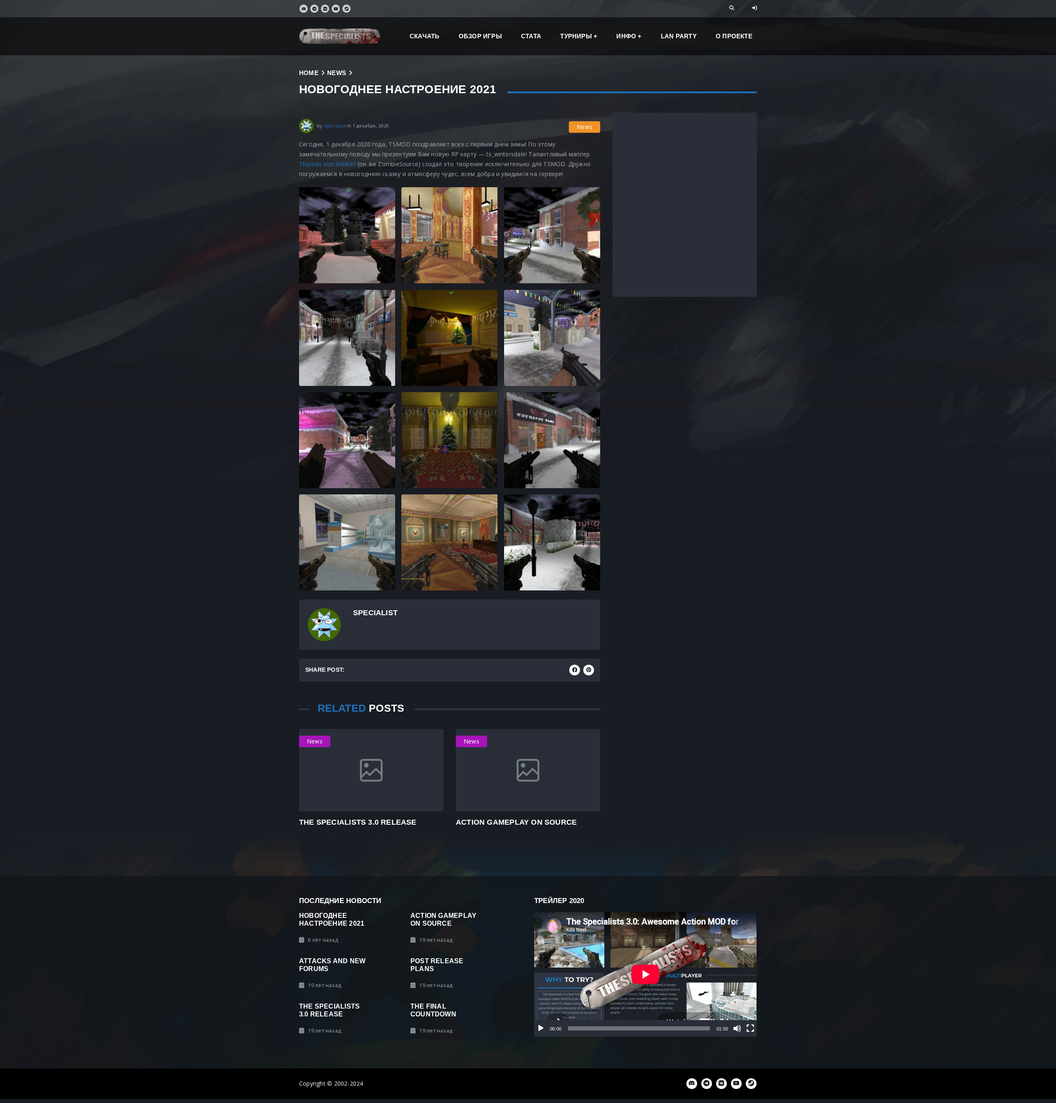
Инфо (626, 36)
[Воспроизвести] (541, 1028)
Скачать (424, 36)
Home (308, 72)
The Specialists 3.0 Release (358, 822)
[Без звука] (737, 1028)
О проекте (734, 36)
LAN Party (679, 36)
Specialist (335, 125)
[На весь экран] (750, 1028)
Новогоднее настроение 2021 (331, 919)
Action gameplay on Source (516, 822)
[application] (645, 974)
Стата (531, 36)
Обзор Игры (480, 36)
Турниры (576, 36)
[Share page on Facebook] (574, 670)
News (336, 72)
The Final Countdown (433, 1010)
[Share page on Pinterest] (588, 670)
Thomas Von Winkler (327, 164)
